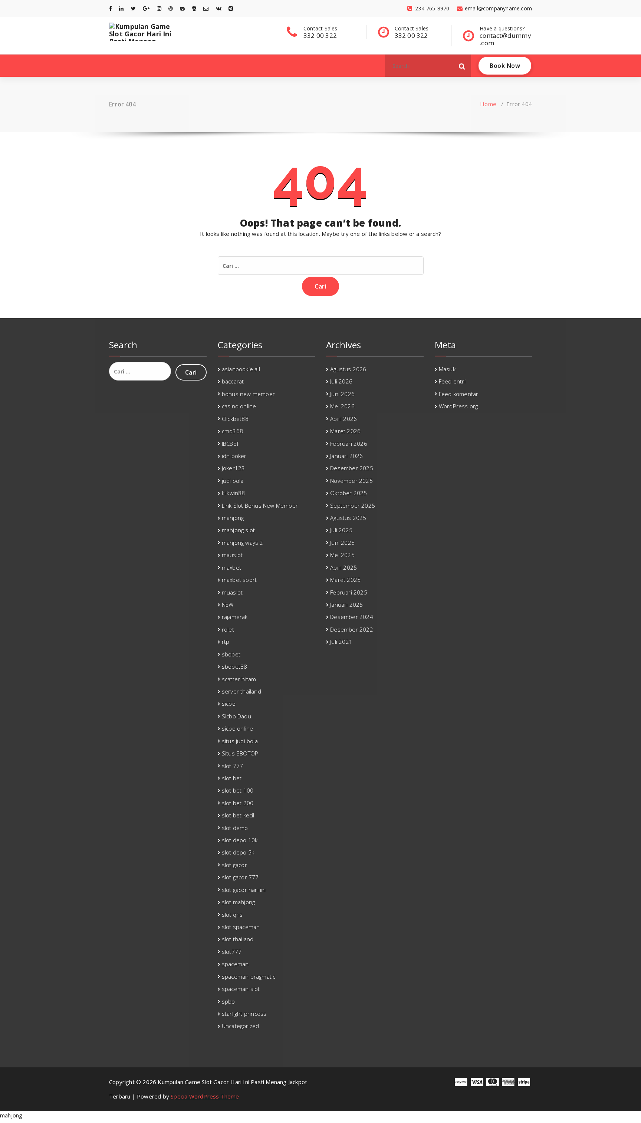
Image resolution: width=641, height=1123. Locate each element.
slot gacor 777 (240, 877)
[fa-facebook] (110, 8)
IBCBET (230, 443)
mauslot (232, 555)
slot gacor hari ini (244, 889)
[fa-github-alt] (182, 8)
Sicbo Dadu (236, 716)
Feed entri (452, 381)
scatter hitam (239, 679)
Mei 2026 (342, 406)
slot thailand (238, 939)
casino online (239, 406)
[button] (462, 66)
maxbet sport (239, 579)
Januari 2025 (346, 604)
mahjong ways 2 (242, 542)
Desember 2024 (351, 616)
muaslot (232, 592)
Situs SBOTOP (240, 753)
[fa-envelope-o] (205, 8)
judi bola (233, 480)
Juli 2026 (341, 381)
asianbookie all (241, 369)
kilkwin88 (233, 493)
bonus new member (248, 394)
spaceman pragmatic (249, 976)
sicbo (229, 703)
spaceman (235, 964)
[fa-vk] (218, 8)
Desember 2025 (351, 468)
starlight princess (244, 1013)
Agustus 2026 (348, 369)
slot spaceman (241, 927)
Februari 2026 (348, 443)
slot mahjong (238, 902)
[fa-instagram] (159, 8)
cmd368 (232, 431)
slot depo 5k (238, 852)
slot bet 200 (237, 803)
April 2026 (343, 418)
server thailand (241, 691)
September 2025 (352, 505)
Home (488, 104)
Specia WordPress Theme (205, 1096)
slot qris (232, 914)
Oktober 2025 (348, 493)
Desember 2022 (351, 629)
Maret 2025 (345, 579)
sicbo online (237, 728)
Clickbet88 (235, 418)
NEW (228, 604)
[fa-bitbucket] (194, 8)
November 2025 (351, 480)
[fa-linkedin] (121, 8)
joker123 (233, 468)
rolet (228, 629)
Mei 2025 (342, 555)
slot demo (235, 827)
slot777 (231, 951)
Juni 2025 (342, 542)
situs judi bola (240, 741)
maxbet (231, 567)
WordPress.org (458, 406)
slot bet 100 (237, 790)
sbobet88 (234, 666)
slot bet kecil (238, 815)
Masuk (447, 369)
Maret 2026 (345, 431)
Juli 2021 (341, 641)
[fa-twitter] (133, 8)
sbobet (231, 654)
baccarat (233, 381)
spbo (228, 1001)
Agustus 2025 (348, 517)
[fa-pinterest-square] (231, 8)
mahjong (233, 517)
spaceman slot (241, 988)
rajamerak (235, 616)
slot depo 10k (240, 840)
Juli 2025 (341, 530)
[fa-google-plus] (146, 8)
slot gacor (234, 865)
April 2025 (343, 567)
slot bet (232, 778)
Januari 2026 (346, 456)
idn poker (234, 456)
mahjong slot (238, 530)
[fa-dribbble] (170, 8)
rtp (226, 641)
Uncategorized (240, 1026)
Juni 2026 (342, 394)
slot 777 (232, 766)
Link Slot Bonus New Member (260, 505)
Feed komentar (459, 394)
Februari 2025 (348, 592)
